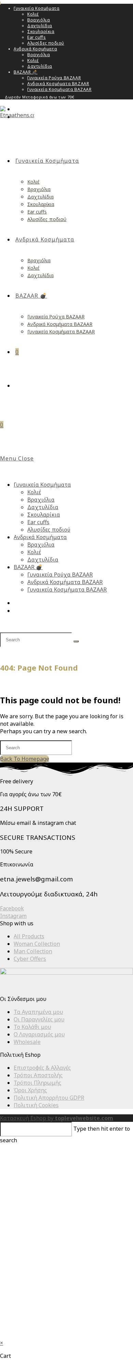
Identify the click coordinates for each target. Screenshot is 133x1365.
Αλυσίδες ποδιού (45, 43)
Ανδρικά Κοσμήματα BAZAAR (58, 84)
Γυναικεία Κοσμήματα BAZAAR (59, 89)
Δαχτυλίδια (39, 26)
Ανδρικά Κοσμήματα (35, 49)
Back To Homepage (24, 759)
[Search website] (18, 385)
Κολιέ (33, 14)
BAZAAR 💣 (26, 72)
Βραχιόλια (38, 20)
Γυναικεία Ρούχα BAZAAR (54, 78)
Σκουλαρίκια (41, 31)
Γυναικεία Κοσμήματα (36, 8)
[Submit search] (76, 641)
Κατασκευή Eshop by (56, 1118)
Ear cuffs (36, 37)
